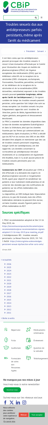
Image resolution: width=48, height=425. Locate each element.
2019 (9, 286)
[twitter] (12, 402)
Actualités (6, 259)
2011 (9, 312)
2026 (9, 264)
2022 (9, 277)
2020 (9, 283)
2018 (9, 290)
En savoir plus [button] (9, 421)
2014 (9, 303)
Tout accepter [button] (37, 415)
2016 (9, 296)
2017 (9, 293)
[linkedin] (18, 402)
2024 (9, 270)
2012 (9, 309)
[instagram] (24, 402)
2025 (9, 267)
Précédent (30, 51)
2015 (9, 299)
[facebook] (5, 402)
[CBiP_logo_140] (20, 2)
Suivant (40, 51)
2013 (9, 306)
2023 (9, 273)
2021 (9, 280)
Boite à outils (8, 318)
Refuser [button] (24, 415)
